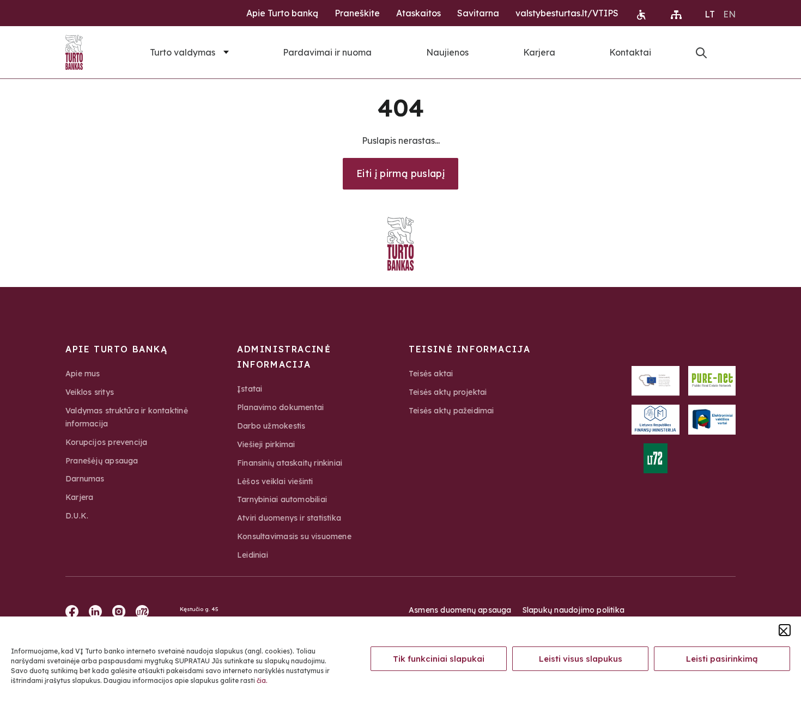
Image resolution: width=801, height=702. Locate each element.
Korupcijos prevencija (106, 442)
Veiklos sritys (89, 392)
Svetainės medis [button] (676, 14)
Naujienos (447, 52)
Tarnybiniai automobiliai (282, 499)
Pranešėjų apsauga (101, 461)
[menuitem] (710, 14)
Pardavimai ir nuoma (327, 52)
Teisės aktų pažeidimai (451, 411)
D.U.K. (76, 516)
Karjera (539, 52)
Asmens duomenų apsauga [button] (460, 610)
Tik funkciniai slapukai (438, 659)
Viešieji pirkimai (266, 444)
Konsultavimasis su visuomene (294, 536)
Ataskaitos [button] (418, 13)
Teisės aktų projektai (448, 392)
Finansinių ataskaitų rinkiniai (289, 463)
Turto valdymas (182, 52)
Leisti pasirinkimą (722, 659)
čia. (262, 680)
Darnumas (85, 479)
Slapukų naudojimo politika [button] (573, 610)
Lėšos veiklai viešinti (275, 481)
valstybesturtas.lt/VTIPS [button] (566, 13)
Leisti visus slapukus (580, 659)
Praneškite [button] (357, 13)
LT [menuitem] (710, 14)
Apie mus (82, 374)
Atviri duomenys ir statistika (289, 518)
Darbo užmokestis (271, 426)
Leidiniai (252, 555)
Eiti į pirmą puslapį (400, 173)
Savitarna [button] (478, 13)
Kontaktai (630, 52)
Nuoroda (701, 52)
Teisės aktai (431, 374)
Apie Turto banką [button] (282, 13)
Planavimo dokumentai (280, 407)
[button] (784, 630)
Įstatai (249, 389)
